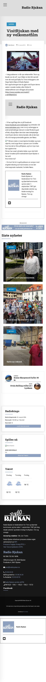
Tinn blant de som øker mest (20, 319)
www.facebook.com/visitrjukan (17, 125)
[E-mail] (9, 203)
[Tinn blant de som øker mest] (23, 304)
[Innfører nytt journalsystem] (23, 262)
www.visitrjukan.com (12, 127)
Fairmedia (25, 611)
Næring (11, 24)
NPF (15, 542)
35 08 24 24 (19, 575)
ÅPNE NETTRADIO (23, 455)
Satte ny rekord (14, 361)
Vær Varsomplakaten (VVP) (13, 547)
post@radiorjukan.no (12, 567)
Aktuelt (11, 247)
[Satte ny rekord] (23, 346)
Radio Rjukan (32, 7)
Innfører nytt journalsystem (20, 277)
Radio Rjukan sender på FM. (14, 582)
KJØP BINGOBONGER (23, 426)
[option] (23, 61)
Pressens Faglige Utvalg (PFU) (13, 544)
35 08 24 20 (9, 572)
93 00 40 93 (16, 577)
